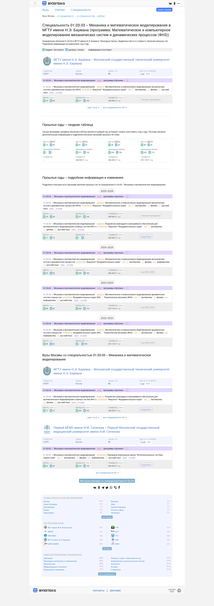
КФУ (117, 540)
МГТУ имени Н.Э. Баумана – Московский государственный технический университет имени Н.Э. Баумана (112, 61)
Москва (79, 73)
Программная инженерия (54, 569)
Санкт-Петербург (50, 504)
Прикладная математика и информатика (60, 561)
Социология (116, 569)
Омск (113, 504)
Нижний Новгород (118, 507)
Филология (115, 564)
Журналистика (49, 564)
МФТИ (50, 531)
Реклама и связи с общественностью (126, 558)
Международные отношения (55, 566)
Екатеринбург (49, 507)
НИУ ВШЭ (52, 535)
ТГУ (117, 535)
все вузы (107, 548)
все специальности (107, 574)
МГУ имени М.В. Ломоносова (60, 527)
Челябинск (115, 512)
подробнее (146, 236)
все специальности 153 (114, 107)
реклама (115, 590)
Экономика (48, 558)
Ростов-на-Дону (117, 510)
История (114, 566)
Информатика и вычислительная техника (128, 561)
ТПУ (117, 527)
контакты (98, 590)
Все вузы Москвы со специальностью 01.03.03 (107, 481)
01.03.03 (47, 86)
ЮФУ (117, 544)
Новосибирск (49, 512)
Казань (46, 510)
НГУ (117, 531)
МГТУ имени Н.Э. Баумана (59, 540)
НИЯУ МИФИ (53, 544)
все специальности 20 (106, 472)
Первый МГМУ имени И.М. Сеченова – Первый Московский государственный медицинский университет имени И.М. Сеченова (106, 429)
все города (107, 517)
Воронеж (114, 501)
